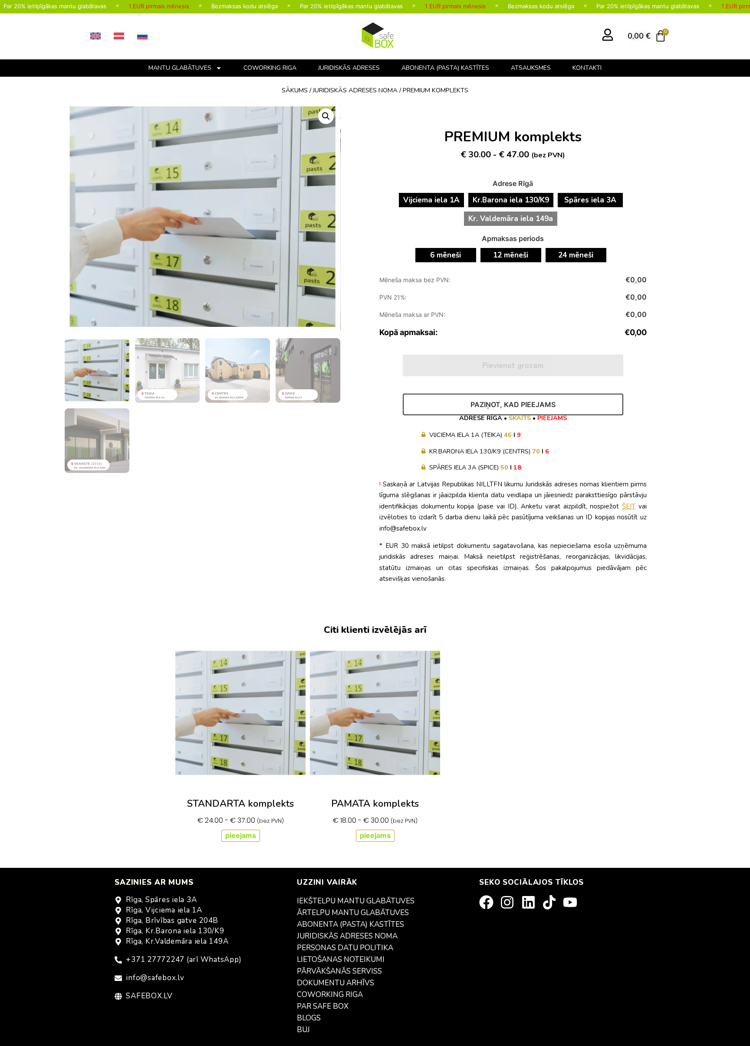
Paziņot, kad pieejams (513, 404)
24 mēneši (575, 255)
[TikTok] (552, 902)
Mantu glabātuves (179, 68)
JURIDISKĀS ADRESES (349, 68)
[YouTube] (573, 902)
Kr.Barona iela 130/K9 (511, 200)
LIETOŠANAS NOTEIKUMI (341, 960)
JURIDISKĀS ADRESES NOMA (347, 936)
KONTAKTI (587, 68)
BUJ (303, 1030)
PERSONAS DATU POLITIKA (345, 948)
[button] (326, 116)
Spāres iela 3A (590, 200)
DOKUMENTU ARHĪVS (335, 983)
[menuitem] (95, 36)
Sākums (295, 90)
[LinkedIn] (531, 902)
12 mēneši (510, 255)
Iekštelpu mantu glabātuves (355, 901)
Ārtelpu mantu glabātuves (353, 913)
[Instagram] (510, 902)
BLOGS (309, 1018)
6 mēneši (445, 255)
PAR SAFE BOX (323, 1006)
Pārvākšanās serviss (339, 971)
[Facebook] (489, 902)
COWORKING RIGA (269, 68)
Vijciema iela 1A (431, 200)
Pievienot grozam (512, 366)
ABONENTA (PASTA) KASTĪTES (445, 68)
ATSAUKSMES (531, 68)
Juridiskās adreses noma (355, 90)
